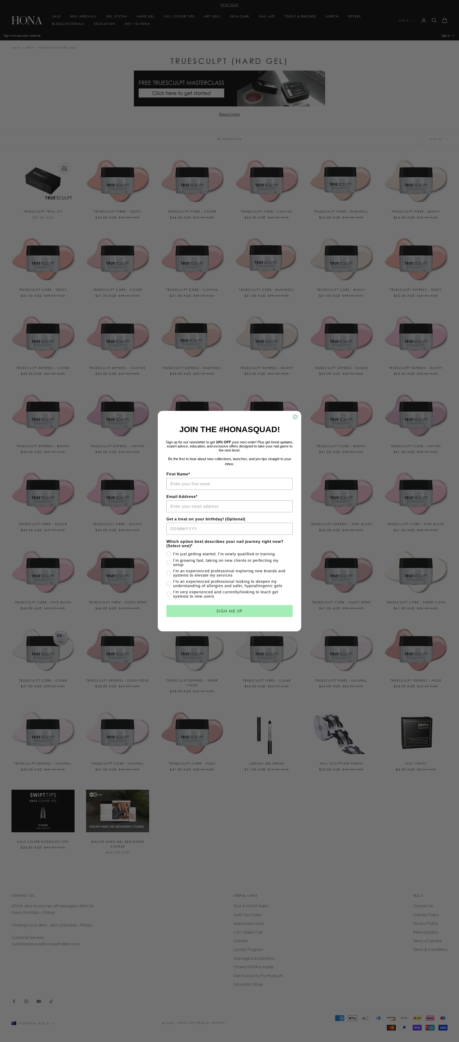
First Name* (178, 474)
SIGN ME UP (230, 610)
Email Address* (181, 497)
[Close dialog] (295, 416)
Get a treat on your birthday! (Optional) (205, 519)
